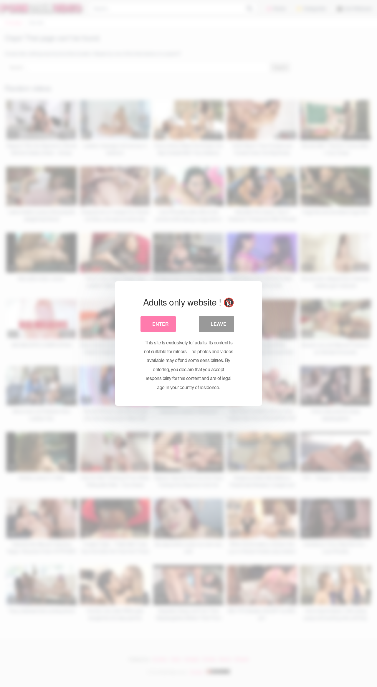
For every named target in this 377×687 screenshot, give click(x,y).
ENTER (160, 324)
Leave (218, 324)
